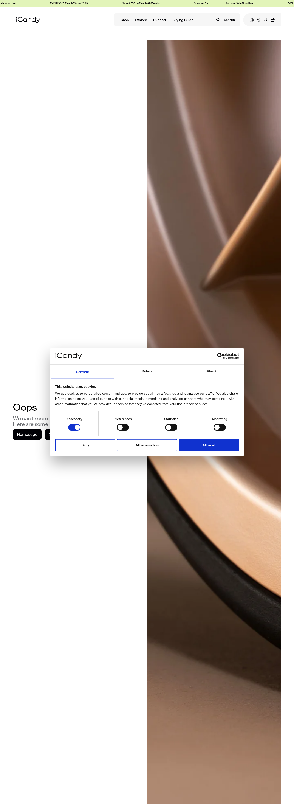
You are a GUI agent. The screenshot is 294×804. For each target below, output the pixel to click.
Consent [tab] (82, 372)
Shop (125, 20)
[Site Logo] (28, 20)
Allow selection (147, 445)
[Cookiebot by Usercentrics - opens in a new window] (220, 356)
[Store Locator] (258, 20)
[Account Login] (265, 20)
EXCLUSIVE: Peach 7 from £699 (60, 3)
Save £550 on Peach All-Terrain (131, 3)
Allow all (209, 445)
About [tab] (211, 371)
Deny (85, 445)
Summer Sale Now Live (198, 3)
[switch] (123, 427)
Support (159, 20)
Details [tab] (147, 371)
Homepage (27, 434)
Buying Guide (182, 20)
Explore (141, 20)
